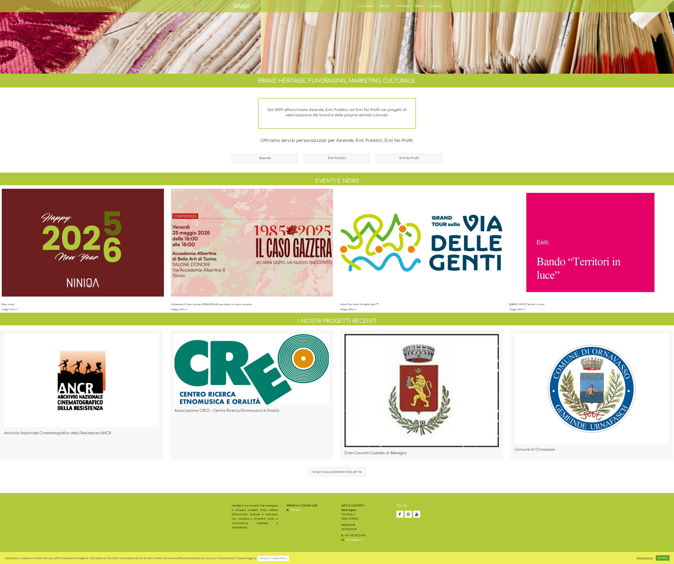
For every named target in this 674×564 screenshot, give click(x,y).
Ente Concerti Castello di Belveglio (376, 453)
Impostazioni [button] (645, 558)
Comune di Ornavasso (535, 450)
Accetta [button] (663, 558)
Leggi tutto (9, 309)
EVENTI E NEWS (337, 181)
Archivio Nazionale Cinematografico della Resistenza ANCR (57, 433)
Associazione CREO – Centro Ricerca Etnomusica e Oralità (226, 411)
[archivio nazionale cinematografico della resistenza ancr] (81, 380)
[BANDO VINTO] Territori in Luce (526, 304)
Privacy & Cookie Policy (273, 558)
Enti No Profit (409, 158)
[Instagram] (408, 514)
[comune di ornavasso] (592, 388)
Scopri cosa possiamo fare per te (337, 472)
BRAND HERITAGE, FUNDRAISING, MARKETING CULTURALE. (337, 81)
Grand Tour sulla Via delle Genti (358, 304)
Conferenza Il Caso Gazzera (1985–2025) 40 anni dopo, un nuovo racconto (211, 304)
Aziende (265, 158)
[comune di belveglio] (422, 390)
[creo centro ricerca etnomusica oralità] (251, 369)
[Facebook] (399, 514)
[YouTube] (416, 514)
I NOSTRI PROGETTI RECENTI (337, 321)
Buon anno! (8, 304)
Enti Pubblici (337, 158)
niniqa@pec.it (354, 540)
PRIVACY (295, 510)
